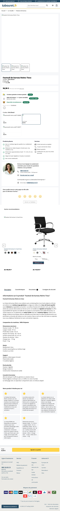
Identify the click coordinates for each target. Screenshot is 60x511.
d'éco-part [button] (22, 88)
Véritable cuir (39, 263)
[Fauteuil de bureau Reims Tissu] (30, 38)
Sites (43, 473)
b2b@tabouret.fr (32, 183)
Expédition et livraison (20, 469)
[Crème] (34, 252)
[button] (4, 108)
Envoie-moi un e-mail (27, 175)
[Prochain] (56, 245)
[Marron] (12, 252)
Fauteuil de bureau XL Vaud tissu (13, 249)
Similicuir (45, 259)
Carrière (44, 467)
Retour (18, 473)
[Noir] (15, 252)
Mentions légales (54, 508)
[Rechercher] (47, 5)
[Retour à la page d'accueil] (9, 5)
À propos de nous (45, 464)
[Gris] (5, 252)
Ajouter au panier (36, 450)
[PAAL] (6, 81)
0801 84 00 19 (24, 171)
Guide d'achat (33, 474)
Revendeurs (45, 470)
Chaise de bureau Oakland (40, 249)
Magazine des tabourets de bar (35, 466)
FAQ (18, 462)
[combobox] (36, 5)
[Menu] (53, 5)
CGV (45, 504)
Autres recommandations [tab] (11, 209)
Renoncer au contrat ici (10, 506)
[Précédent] (4, 245)
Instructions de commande (35, 480)
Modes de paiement (22, 465)
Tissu (36, 259)
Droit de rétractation (53, 504)
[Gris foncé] (8, 252)
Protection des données (52, 506)
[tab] (7, 289)
